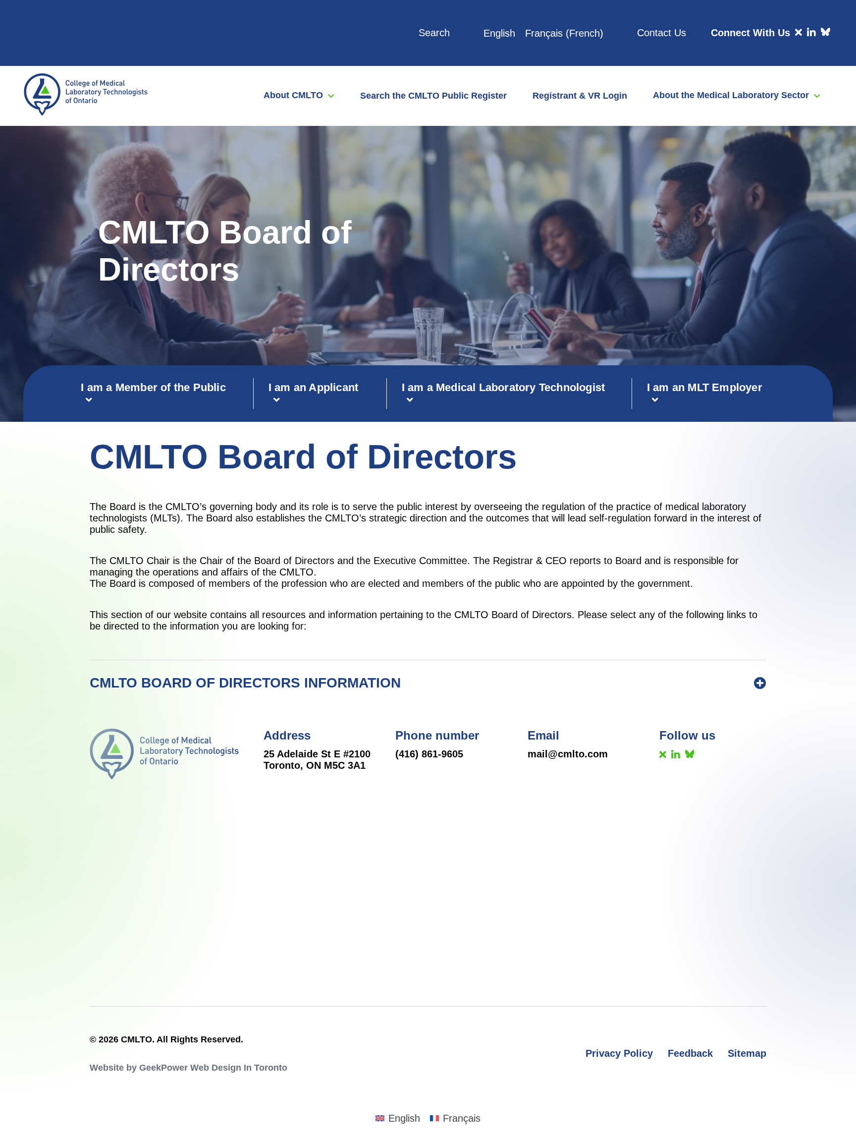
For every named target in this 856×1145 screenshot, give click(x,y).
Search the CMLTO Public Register (433, 96)
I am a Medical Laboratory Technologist (503, 387)
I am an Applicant (313, 387)
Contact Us (661, 32)
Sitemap (747, 1053)
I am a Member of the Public (153, 387)
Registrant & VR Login (580, 96)
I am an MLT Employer (704, 387)
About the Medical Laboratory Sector (731, 95)
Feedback (690, 1053)
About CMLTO (293, 95)
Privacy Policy (619, 1053)
